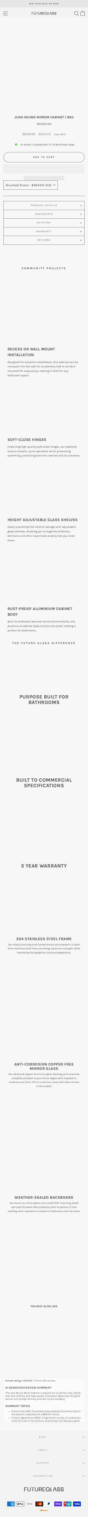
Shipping (44, 222)
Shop (43, 1437)
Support (43, 1463)
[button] (44, 168)
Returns (44, 240)
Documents (44, 214)
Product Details (44, 205)
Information (43, 1476)
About (43, 1450)
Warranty (44, 231)
